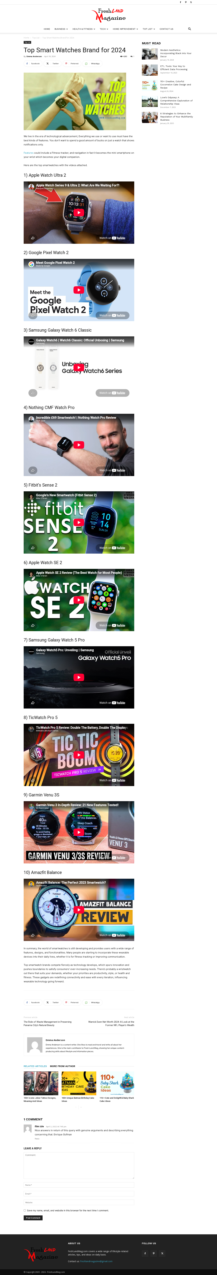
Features (29, 152)
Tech (103, 29)
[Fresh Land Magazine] (108, 15)
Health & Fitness (82, 29)
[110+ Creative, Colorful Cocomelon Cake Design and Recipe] (150, 85)
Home (47, 29)
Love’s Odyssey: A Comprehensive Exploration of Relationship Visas (176, 100)
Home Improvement (124, 29)
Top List (148, 29)
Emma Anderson (34, 56)
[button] (189, 29)
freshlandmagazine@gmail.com (96, 1261)
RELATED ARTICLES (35, 1066)
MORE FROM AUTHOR (62, 1066)
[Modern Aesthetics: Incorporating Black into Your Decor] (150, 54)
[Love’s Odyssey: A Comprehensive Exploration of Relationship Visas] (150, 101)
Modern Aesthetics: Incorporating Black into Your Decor (175, 53)
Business (59, 29)
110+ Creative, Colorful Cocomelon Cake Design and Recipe (175, 84)
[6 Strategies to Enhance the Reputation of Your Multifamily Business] (150, 117)
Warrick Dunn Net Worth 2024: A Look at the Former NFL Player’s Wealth (111, 1023)
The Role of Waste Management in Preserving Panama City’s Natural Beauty (47, 1023)
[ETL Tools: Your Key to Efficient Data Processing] (150, 70)
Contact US (166, 29)
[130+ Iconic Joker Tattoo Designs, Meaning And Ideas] (41, 1083)
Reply (37, 1139)
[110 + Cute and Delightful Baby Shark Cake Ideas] (117, 1083)
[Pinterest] (185, 2)
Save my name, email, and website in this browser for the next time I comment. (68, 1210)
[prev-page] (76, 1107)
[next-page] (81, 1107)
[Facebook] (180, 2)
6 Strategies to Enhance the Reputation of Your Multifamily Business (176, 116)
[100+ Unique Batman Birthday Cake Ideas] (79, 1083)
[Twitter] (191, 2)
